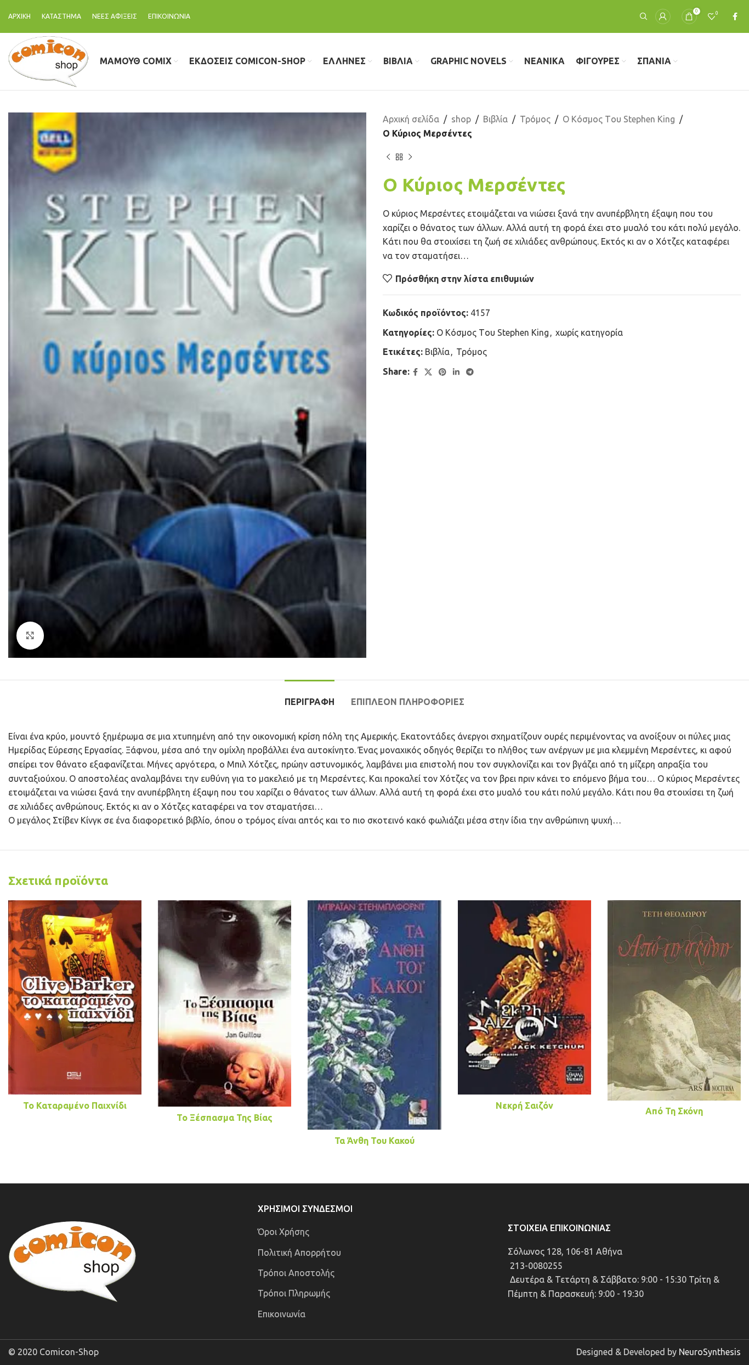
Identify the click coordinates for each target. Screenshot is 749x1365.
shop (461, 119)
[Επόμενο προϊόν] (410, 156)
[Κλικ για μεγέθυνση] (30, 635)
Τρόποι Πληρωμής (294, 1293)
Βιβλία (495, 119)
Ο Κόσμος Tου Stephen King (619, 119)
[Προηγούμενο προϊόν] (388, 156)
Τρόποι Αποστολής (296, 1273)
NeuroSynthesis (710, 1352)
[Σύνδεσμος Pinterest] (442, 372)
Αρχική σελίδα (411, 119)
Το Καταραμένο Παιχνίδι (75, 1105)
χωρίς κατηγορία (589, 332)
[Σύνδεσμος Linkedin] (456, 372)
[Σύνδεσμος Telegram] (470, 372)
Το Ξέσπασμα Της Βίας (225, 1118)
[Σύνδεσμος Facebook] (735, 16)
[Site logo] (48, 60)
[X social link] (428, 372)
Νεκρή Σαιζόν (524, 1105)
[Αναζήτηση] (642, 16)
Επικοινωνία (281, 1314)
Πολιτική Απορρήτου (299, 1252)
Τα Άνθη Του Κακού (374, 1141)
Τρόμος (535, 119)
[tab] (309, 696)
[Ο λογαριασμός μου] (663, 16)
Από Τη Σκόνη (674, 1111)
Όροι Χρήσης (283, 1232)
